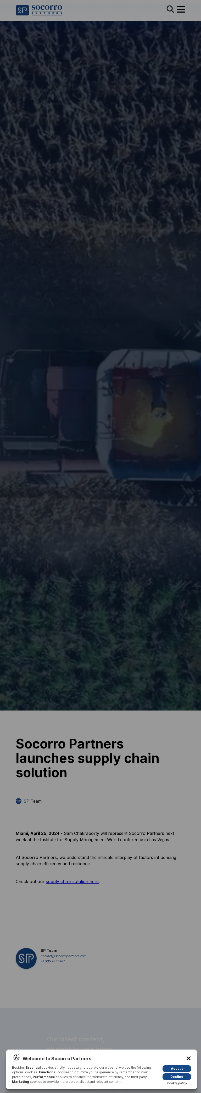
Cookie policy (177, 1083)
